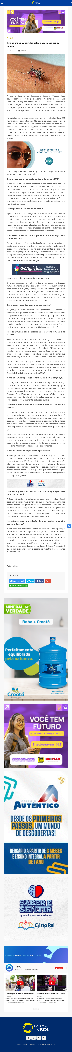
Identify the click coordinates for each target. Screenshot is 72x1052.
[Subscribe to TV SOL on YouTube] (60, 968)
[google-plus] (33, 1038)
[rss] (44, 1038)
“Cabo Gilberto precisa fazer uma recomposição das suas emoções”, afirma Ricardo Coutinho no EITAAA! (51, 994)
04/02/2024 (24, 51)
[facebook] (28, 1038)
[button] (5, 989)
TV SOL (10, 51)
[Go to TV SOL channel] (9, 968)
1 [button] (33, 1009)
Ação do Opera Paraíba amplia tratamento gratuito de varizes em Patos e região (20, 994)
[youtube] (38, 1038)
